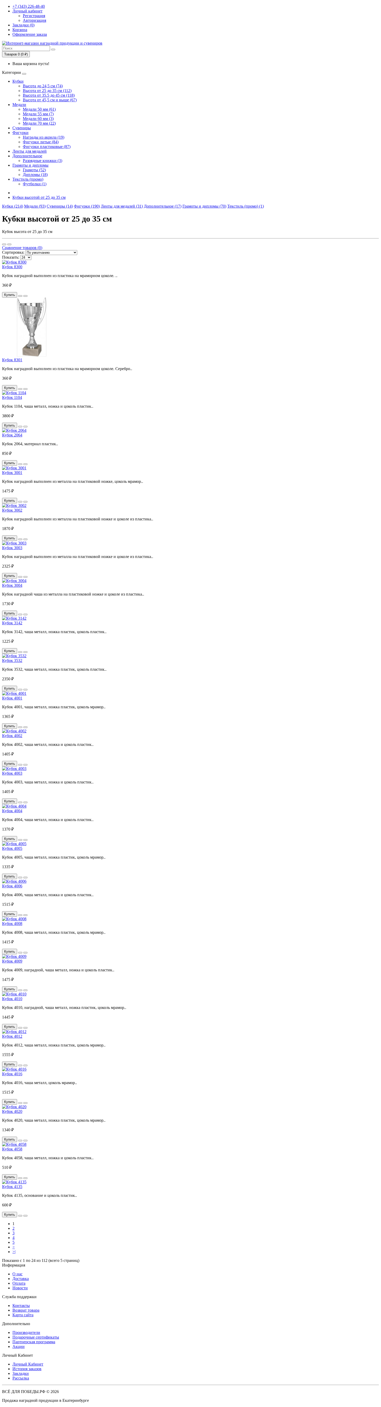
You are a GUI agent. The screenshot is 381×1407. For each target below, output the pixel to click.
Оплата (18, 1283)
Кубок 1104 (12, 397)
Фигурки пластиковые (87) (46, 146)
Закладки (20, 1373)
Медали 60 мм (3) (38, 118)
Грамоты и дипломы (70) (204, 206)
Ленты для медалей (29, 151)
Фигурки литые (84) (41, 142)
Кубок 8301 (12, 360)
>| (14, 1251)
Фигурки (20, 132)
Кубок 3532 (12, 660)
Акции (18, 1346)
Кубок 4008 (12, 923)
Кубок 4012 (12, 1036)
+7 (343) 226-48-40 (28, 6)
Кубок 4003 (12, 773)
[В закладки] (20, 296)
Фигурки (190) (87, 206)
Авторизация (34, 20)
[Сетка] (9, 244)
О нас (17, 1274)
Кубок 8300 (12, 267)
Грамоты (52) (34, 170)
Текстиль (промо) (27, 179)
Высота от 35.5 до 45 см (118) (49, 95)
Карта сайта (22, 1315)
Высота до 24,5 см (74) (43, 86)
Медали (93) (35, 206)
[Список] (4, 244)
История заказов (26, 1369)
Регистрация (34, 15)
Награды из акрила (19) (43, 137)
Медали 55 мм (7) (38, 114)
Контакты (21, 1305)
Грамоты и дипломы (30, 165)
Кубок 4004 (12, 811)
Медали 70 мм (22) (39, 123)
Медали (19, 104)
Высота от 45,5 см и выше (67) (50, 100)
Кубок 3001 (12, 472)
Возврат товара (25, 1310)
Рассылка (20, 1378)
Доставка (20, 1278)
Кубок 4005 (12, 848)
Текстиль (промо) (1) (245, 206)
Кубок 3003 (12, 548)
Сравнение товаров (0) (22, 247)
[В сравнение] (25, 296)
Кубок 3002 (12, 510)
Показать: (10, 257)
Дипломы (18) (35, 174)
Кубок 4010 (12, 998)
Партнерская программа (33, 1342)
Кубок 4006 (12, 886)
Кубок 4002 (12, 735)
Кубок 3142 (12, 623)
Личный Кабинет (27, 1364)
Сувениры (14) (60, 206)
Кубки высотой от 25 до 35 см (39, 197)
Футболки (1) (34, 184)
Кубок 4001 (12, 698)
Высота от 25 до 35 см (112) (47, 90)
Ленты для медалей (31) (122, 206)
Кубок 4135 (12, 1186)
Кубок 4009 (12, 961)
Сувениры (21, 128)
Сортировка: (13, 252)
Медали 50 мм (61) (39, 109)
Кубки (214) (12, 206)
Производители (26, 1332)
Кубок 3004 (12, 585)
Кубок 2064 (12, 435)
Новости (20, 1288)
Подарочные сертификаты (35, 1337)
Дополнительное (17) (162, 206)
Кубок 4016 (12, 1074)
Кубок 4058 (12, 1149)
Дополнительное (27, 156)
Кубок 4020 (12, 1111)
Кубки (18, 81)
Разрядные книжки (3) (42, 160)
